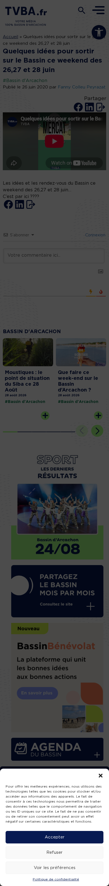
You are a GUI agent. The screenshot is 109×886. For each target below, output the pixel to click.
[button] (100, 775)
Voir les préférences (54, 868)
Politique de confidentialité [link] (56, 879)
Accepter (55, 837)
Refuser (54, 852)
